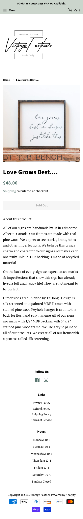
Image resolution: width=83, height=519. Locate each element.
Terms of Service (41, 420)
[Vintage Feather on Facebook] (37, 380)
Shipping (9, 191)
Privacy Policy (41, 403)
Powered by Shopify (63, 495)
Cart (77, 10)
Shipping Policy (41, 414)
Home (6, 80)
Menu (12, 10)
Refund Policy (41, 408)
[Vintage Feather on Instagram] (46, 380)
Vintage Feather (40, 495)
